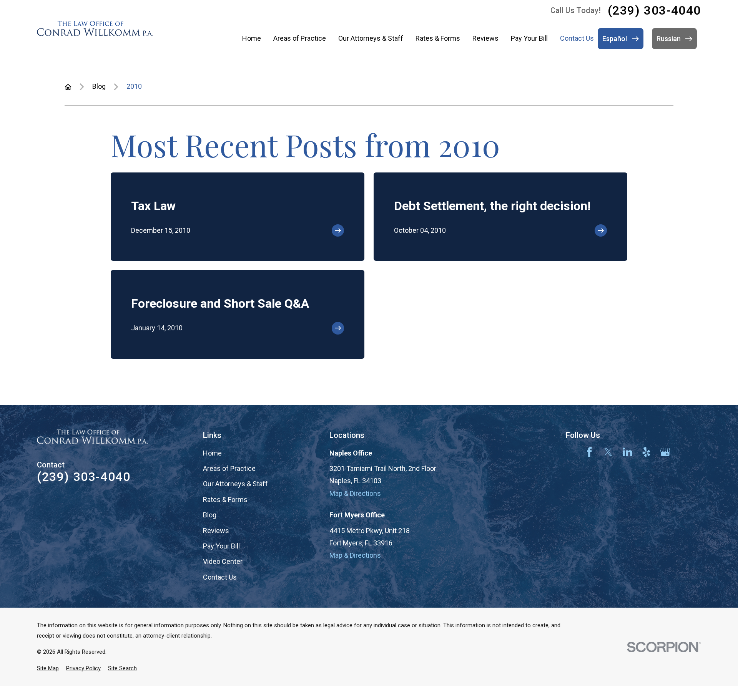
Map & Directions (355, 493)
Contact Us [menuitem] (577, 38)
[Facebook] (589, 452)
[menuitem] (48, 668)
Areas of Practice (229, 468)
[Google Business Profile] (665, 452)
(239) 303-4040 (654, 10)
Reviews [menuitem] (485, 38)
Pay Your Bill (221, 546)
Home (212, 453)
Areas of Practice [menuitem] (299, 38)
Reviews (216, 531)
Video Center (223, 561)
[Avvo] (570, 452)
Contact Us (220, 577)
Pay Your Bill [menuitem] (529, 38)
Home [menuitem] (251, 38)
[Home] (95, 28)
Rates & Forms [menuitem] (438, 38)
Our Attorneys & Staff (235, 484)
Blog (209, 515)
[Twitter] (608, 452)
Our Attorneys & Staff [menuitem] (370, 38)
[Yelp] (646, 452)
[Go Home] (68, 86)
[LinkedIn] (627, 452)
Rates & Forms (225, 499)
